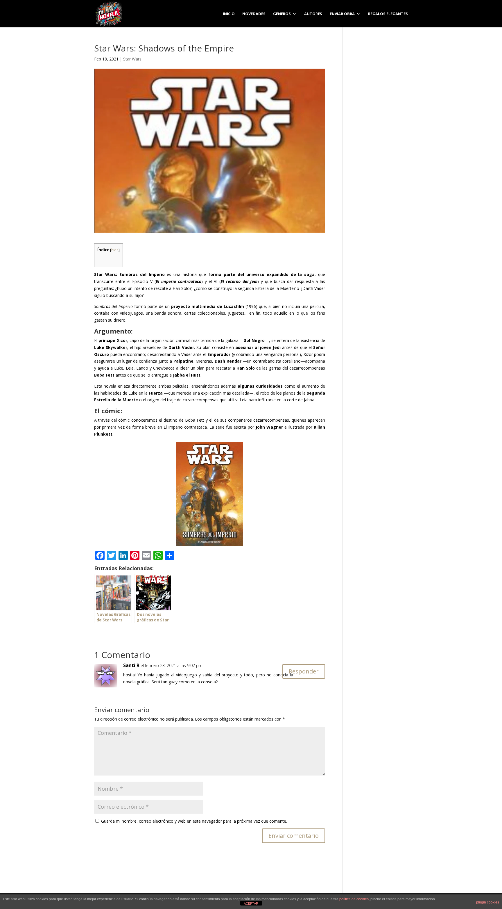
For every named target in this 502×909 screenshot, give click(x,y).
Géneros (282, 14)
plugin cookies (487, 902)
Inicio (229, 14)
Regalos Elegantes (388, 14)
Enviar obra (342, 14)
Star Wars (132, 59)
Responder (304, 671)
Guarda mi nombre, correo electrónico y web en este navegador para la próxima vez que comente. (194, 821)
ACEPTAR (251, 903)
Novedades (254, 14)
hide (115, 249)
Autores (313, 14)
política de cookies (354, 899)
